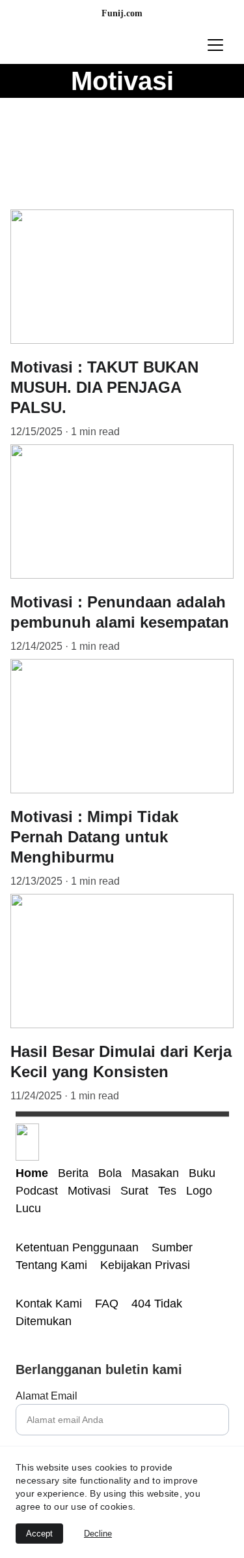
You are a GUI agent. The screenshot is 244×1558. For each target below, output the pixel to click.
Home (32, 1173)
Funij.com (122, 13)
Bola (110, 1173)
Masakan (155, 1173)
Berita (73, 1173)
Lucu (28, 1208)
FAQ (106, 1303)
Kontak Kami (50, 1303)
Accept (39, 1533)
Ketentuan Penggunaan (79, 1247)
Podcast (37, 1190)
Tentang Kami (53, 1265)
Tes (169, 1190)
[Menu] (215, 45)
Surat (134, 1190)
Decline (98, 1533)
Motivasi (91, 1190)
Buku (202, 1173)
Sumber (174, 1247)
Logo (199, 1190)
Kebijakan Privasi (145, 1265)
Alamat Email (46, 1395)
